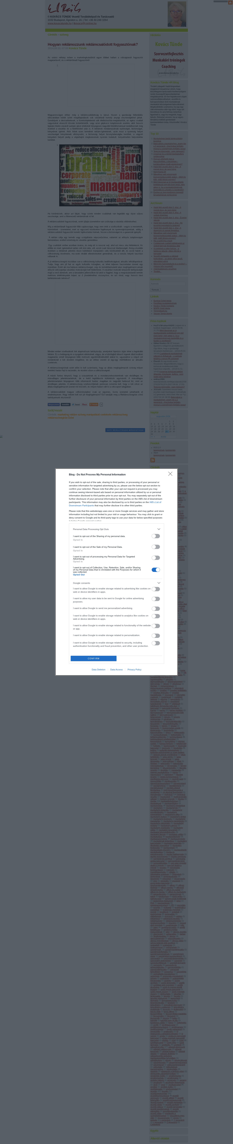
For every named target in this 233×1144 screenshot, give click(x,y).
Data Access (116, 669)
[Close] (171, 475)
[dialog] (116, 572)
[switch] (156, 536)
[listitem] (116, 529)
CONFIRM (94, 658)
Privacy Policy (134, 669)
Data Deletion (98, 669)
